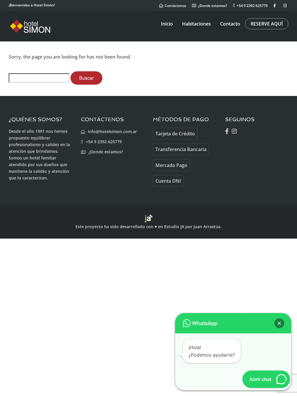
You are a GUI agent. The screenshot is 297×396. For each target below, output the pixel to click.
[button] (279, 323)
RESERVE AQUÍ (267, 24)
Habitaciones (196, 24)
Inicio (167, 24)
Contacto (230, 24)
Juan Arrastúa (206, 226)
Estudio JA (174, 226)
